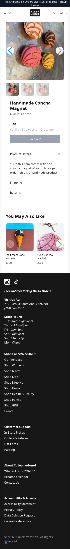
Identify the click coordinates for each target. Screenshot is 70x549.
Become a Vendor (16, 477)
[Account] (53, 13)
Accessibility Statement (20, 504)
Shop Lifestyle (13, 382)
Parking (9, 450)
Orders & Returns (16, 438)
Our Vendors (13, 360)
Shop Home (12, 388)
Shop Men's (12, 371)
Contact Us (11, 483)
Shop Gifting (12, 405)
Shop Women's (14, 365)
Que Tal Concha (20, 114)
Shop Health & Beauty (19, 394)
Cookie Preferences (17, 521)
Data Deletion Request (19, 515)
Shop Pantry (12, 400)
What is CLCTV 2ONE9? (19, 471)
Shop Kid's (11, 377)
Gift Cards (11, 444)
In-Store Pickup (14, 432)
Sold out (35, 139)
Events (8, 411)
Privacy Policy (13, 510)
